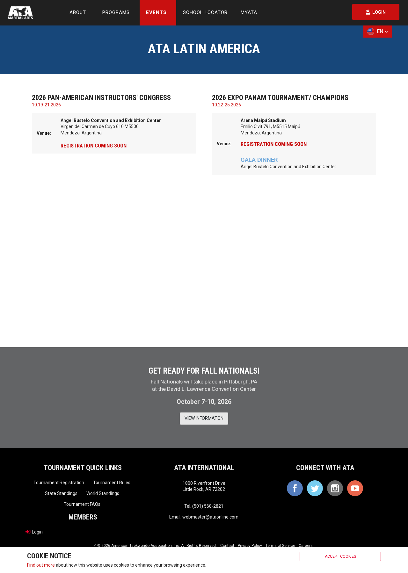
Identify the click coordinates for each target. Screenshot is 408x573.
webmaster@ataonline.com (210, 516)
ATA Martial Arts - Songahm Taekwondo (20, 12)
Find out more (41, 564)
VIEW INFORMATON (204, 418)
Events (156, 12)
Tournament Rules (111, 482)
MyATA (249, 12)
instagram (335, 488)
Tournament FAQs (82, 504)
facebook (295, 488)
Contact (227, 545)
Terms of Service (280, 545)
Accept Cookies (340, 556)
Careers (306, 545)
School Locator (205, 12)
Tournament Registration (58, 482)
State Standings (61, 493)
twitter (315, 488)
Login (37, 531)
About (77, 12)
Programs (116, 12)
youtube (355, 488)
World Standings (102, 493)
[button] (377, 31)
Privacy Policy (250, 545)
